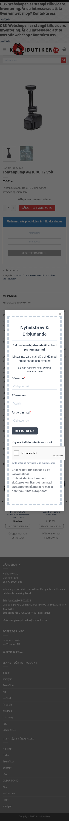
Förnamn (18, 378)
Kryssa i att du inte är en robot (32, 442)
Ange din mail (21, 412)
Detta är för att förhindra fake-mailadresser (33, 463)
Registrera (25, 431)
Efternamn (19, 395)
